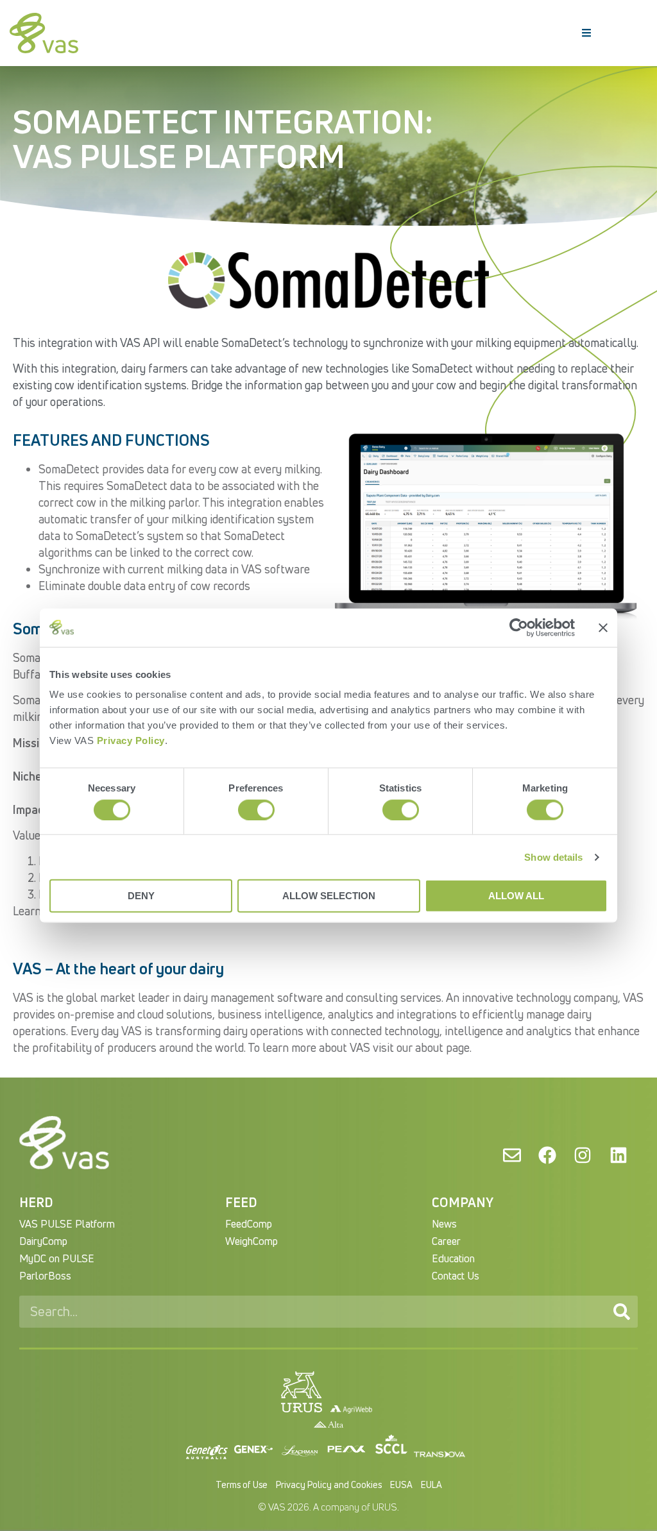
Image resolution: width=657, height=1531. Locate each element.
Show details (553, 856)
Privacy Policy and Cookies (329, 1484)
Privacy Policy (131, 740)
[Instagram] (583, 1155)
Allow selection (328, 895)
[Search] (622, 1312)
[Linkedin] (618, 1155)
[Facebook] (547, 1155)
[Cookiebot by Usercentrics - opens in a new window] (519, 627)
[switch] (256, 809)
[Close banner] (603, 627)
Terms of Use (242, 1484)
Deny (141, 895)
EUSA (401, 1484)
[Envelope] (511, 1155)
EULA (431, 1484)
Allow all (516, 895)
